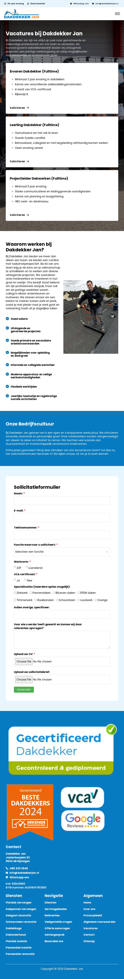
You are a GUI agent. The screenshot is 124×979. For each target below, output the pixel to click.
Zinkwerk (22, 593)
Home (87, 902)
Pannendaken (41, 593)
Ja (18, 580)
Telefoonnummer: (25, 527)
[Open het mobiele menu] (117, 13)
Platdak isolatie (16, 941)
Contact (89, 935)
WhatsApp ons (81, 3)
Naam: (18, 493)
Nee (29, 580)
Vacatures (90, 928)
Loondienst (35, 568)
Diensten (50, 902)
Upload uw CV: (23, 654)
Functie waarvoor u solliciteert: (35, 545)
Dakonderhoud (16, 935)
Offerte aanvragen (57, 928)
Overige (102, 600)
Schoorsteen (66, 600)
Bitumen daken (65, 593)
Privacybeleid (92, 915)
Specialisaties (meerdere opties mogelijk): (42, 587)
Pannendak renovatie (20, 954)
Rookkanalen (45, 600)
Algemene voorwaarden (99, 922)
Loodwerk (86, 600)
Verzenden (24, 689)
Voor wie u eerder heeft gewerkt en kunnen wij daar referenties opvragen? (48, 626)
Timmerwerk (24, 600)
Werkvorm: (21, 562)
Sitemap (89, 941)
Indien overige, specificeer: (32, 607)
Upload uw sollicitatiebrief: (32, 672)
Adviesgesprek (54, 935)
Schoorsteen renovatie (21, 922)
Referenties (52, 915)
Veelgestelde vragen (58, 922)
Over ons (89, 909)
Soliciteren (17, 108)
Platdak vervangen (18, 902)
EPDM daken (88, 593)
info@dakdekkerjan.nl (106, 3)
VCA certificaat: (25, 574)
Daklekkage (13, 928)
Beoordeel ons (54, 941)
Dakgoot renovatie (18, 915)
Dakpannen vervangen (21, 909)
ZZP (19, 568)
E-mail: (18, 510)
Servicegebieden (56, 909)
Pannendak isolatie (18, 947)
